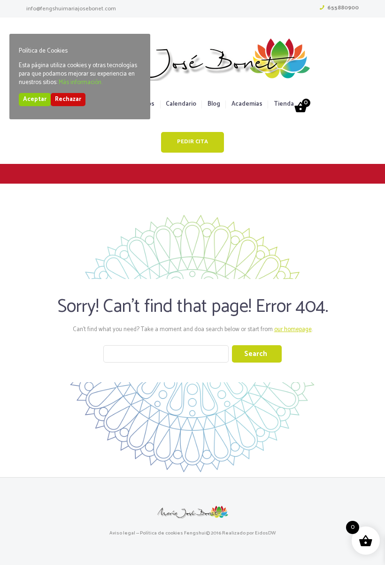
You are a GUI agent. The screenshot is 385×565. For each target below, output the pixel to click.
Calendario (181, 104)
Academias (246, 104)
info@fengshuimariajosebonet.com (71, 8)
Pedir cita (192, 142)
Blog (214, 104)
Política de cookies (161, 533)
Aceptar (34, 99)
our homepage (293, 329)
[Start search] (257, 354)
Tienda (283, 104)
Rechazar (68, 99)
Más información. (80, 82)
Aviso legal (122, 533)
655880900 (343, 7)
